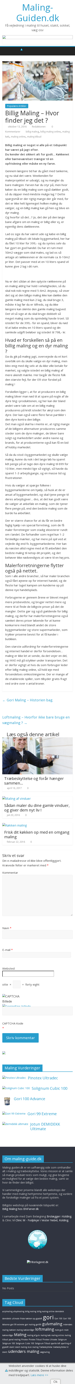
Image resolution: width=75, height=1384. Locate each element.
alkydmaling (18, 1311)
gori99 (38, 1324)
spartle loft (55, 1343)
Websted (8, 968)
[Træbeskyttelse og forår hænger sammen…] (37, 740)
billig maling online (50, 131)
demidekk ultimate (10, 1318)
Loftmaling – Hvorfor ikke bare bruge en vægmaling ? (36, 720)
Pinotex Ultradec (43, 1078)
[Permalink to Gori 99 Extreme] (14, 1113)
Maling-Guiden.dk (37, 12)
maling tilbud (34, 136)
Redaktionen (39, 126)
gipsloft (39, 1318)
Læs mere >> (39, 1375)
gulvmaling (52, 1323)
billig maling (32, 131)
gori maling (30, 1324)
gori (48, 1317)
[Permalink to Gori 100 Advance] (7, 1098)
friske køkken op (27, 1318)
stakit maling (21, 1347)
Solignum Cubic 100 (49, 1088)
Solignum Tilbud (42, 1343)
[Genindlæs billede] (16, 1006)
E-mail (7, 950)
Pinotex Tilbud (35, 1339)
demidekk (59, 1311)
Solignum (62, 1339)
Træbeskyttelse (45, 1347)
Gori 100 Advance (29, 1098)
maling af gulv (33, 1335)
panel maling (14, 1339)
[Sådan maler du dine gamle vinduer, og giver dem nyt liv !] (16, 798)
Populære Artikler (16, 106)
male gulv (59, 1330)
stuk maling (33, 1347)
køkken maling (16, 1330)
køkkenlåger (28, 1330)
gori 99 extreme (17, 1324)
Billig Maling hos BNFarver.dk (20, 1209)
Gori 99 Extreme (42, 1113)
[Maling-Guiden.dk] (6, 51)
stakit (11, 1347)
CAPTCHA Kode (12, 1023)
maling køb (46, 1335)
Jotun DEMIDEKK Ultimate (45, 1126)
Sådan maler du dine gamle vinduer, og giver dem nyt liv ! (37, 808)
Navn (6, 928)
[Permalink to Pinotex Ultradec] (14, 1078)
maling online (18, 136)
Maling (20, 1334)
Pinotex (24, 1339)
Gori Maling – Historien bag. (27, 700)
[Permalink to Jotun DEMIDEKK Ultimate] (15, 1124)
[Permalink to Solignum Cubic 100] (16, 1088)
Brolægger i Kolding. (59, 1216)
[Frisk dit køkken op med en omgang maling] (14, 825)
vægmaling (45, 1352)
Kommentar (10, 872)
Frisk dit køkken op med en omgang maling (36, 834)
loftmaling (44, 1329)
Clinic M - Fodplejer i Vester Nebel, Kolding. (42, 1220)
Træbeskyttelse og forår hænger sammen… (34, 781)
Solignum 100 (8, 1343)
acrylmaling (7, 1311)
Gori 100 (58, 1318)
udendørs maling (23, 1351)
